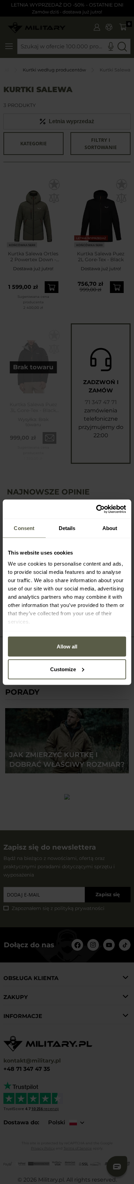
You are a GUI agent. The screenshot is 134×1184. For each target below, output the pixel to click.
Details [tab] (67, 528)
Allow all (67, 646)
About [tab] (110, 528)
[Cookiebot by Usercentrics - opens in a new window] (96, 509)
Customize (63, 669)
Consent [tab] (24, 528)
